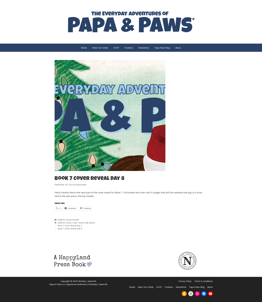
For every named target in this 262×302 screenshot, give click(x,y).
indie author (89, 222)
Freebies (129, 47)
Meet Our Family (100, 47)
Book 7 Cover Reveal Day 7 (70, 225)
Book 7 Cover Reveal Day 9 (70, 228)
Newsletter (143, 47)
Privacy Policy (185, 281)
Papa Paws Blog (162, 47)
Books (84, 47)
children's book (64, 222)
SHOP (116, 47)
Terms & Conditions (203, 281)
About (178, 47)
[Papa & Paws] (131, 21)
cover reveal (77, 222)
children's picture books (68, 219)
